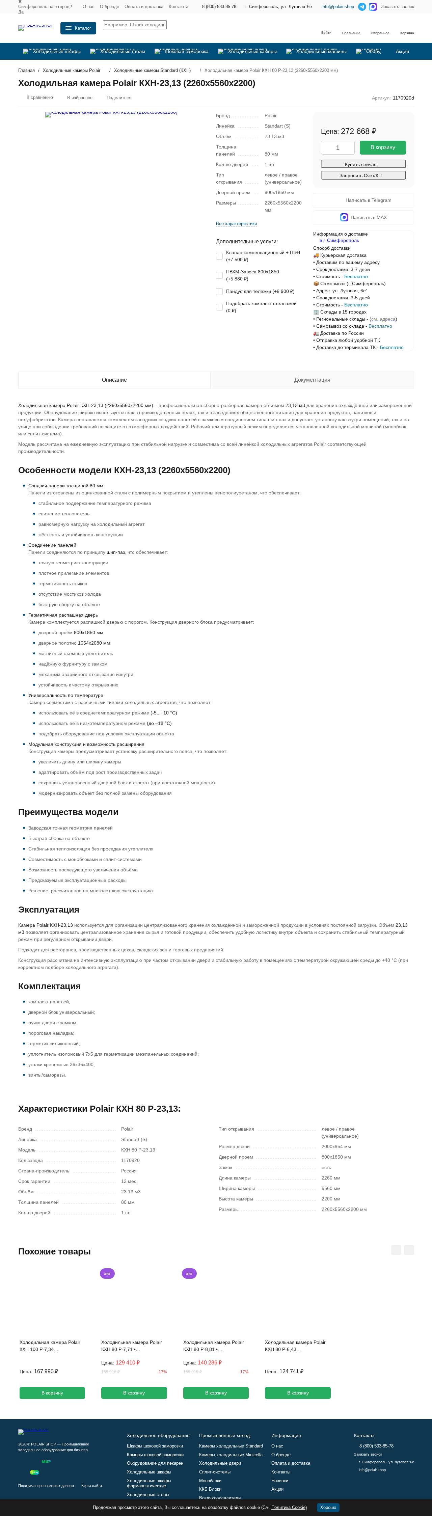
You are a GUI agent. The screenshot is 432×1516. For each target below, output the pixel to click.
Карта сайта (91, 1486)
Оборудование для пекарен (155, 1463)
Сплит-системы (215, 1471)
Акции (277, 1489)
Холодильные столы (148, 1494)
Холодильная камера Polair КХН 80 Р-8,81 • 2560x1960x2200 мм (213, 1346)
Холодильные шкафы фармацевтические (149, 1483)
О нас (88, 6)
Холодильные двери (220, 1463)
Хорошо (328, 1507)
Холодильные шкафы (149, 1471)
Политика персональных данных (46, 1486)
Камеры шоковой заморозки (155, 1454)
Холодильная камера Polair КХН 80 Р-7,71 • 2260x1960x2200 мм (131, 1346)
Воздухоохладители (220, 1497)
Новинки (279, 1480)
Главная (26, 70)
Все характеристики (236, 223)
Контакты (178, 6)
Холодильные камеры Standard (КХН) (152, 70)
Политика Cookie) (289, 1507)
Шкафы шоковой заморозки (155, 1446)
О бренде (109, 6)
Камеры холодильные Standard (231, 1446)
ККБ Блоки (210, 1489)
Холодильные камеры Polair (71, 70)
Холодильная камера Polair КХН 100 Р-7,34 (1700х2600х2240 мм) (50, 1346)
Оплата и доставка (144, 6)
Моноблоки (210, 1480)
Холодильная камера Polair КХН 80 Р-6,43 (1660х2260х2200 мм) (295, 1346)
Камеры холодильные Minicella (231, 1454)
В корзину (383, 147)
